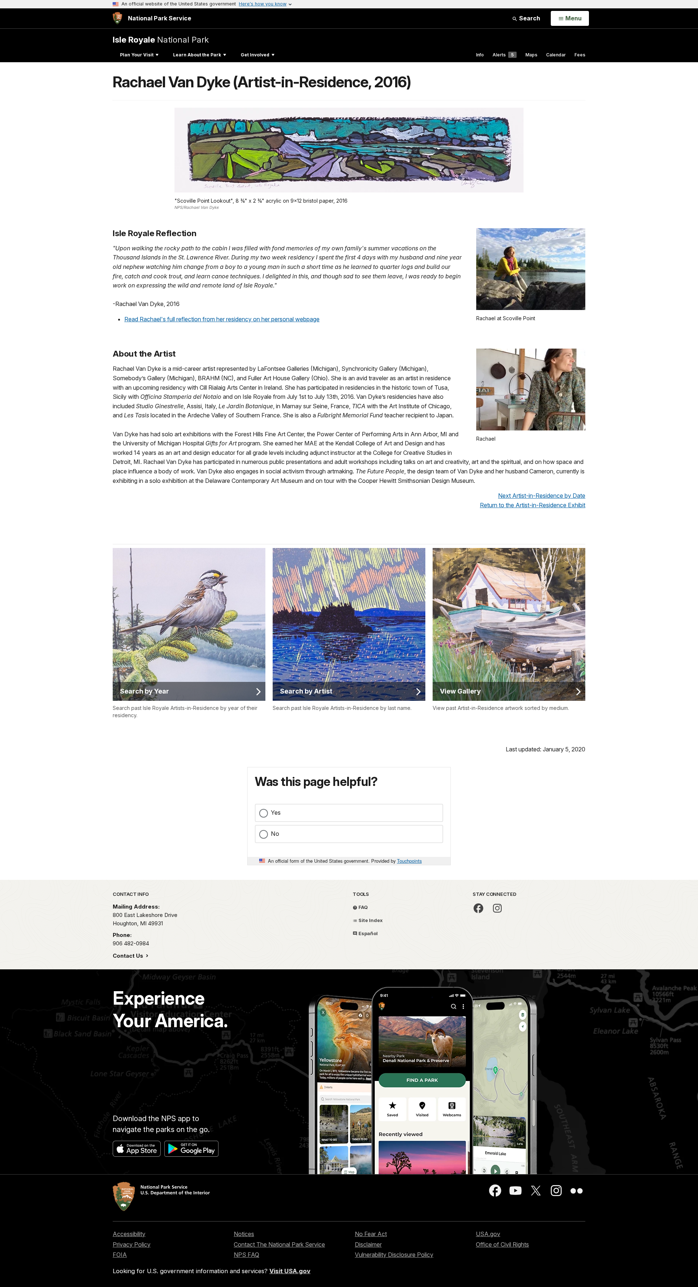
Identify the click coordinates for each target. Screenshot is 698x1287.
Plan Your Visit (136, 54)
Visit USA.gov (289, 1271)
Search (529, 18)
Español (367, 933)
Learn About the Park (197, 54)
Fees (579, 54)
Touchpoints (409, 860)
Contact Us (129, 955)
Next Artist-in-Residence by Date (541, 495)
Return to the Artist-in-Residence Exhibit (532, 505)
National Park (161, 39)
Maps (531, 54)
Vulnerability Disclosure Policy (394, 1254)
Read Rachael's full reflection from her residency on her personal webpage (222, 319)
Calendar (556, 54)
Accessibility (129, 1234)
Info (480, 54)
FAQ (362, 907)
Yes (276, 812)
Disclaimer (368, 1244)
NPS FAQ (246, 1254)
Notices (244, 1234)
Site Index (370, 920)
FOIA (120, 1254)
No (275, 833)
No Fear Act (371, 1234)
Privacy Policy (132, 1244)
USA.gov (488, 1234)
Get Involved (255, 54)
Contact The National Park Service (279, 1244)
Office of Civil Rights (502, 1244)
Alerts (503, 54)
